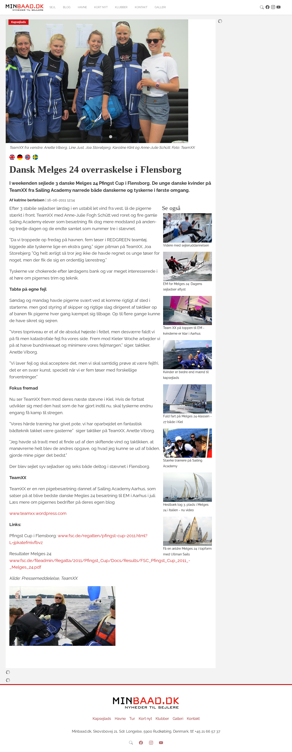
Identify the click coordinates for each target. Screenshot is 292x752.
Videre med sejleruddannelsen (186, 245)
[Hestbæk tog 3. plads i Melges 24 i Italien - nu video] (187, 487)
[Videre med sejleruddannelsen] (187, 227)
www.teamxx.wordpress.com (37, 513)
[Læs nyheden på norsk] (27, 157)
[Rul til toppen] (285, 745)
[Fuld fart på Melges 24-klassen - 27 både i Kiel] (187, 398)
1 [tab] (110, 137)
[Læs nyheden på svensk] (35, 157)
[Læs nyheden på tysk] (20, 157)
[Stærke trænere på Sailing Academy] (187, 443)
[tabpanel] (111, 85)
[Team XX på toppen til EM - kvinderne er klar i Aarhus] (187, 310)
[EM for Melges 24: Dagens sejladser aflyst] (187, 266)
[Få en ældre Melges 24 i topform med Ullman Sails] (187, 531)
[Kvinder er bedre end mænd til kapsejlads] (187, 354)
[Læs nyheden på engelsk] (12, 157)
